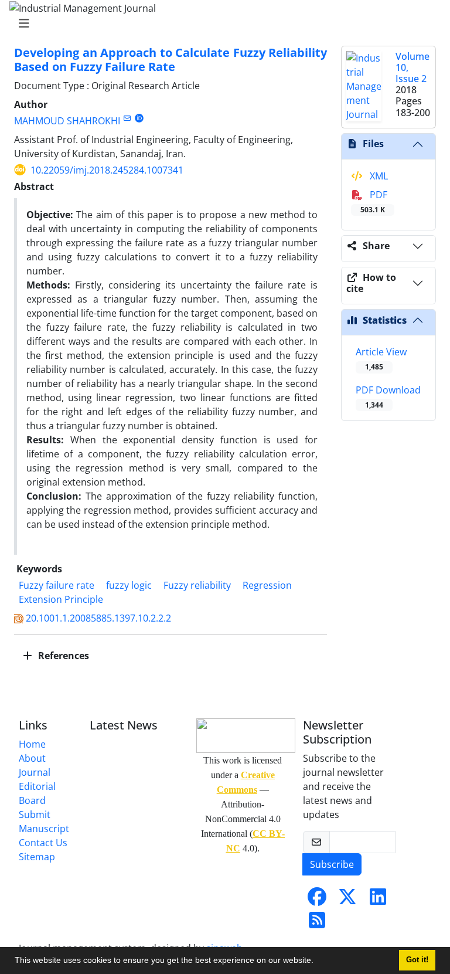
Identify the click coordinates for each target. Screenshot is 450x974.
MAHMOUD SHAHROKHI (67, 120)
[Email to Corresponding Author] (126, 118)
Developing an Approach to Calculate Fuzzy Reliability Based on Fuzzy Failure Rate (170, 59)
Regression (267, 585)
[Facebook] (317, 900)
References (62, 655)
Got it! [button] (417, 960)
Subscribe (332, 864)
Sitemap (37, 856)
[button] (317, 961)
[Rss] (317, 923)
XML (377, 175)
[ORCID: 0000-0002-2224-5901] (139, 118)
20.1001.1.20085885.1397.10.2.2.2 (98, 618)
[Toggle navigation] (221, 23)
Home (32, 744)
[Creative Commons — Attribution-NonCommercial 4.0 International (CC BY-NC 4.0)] (242, 735)
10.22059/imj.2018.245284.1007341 (106, 170)
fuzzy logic (129, 585)
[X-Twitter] (347, 900)
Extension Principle (61, 599)
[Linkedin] (378, 900)
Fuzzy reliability (197, 585)
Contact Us (43, 842)
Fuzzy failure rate (56, 585)
